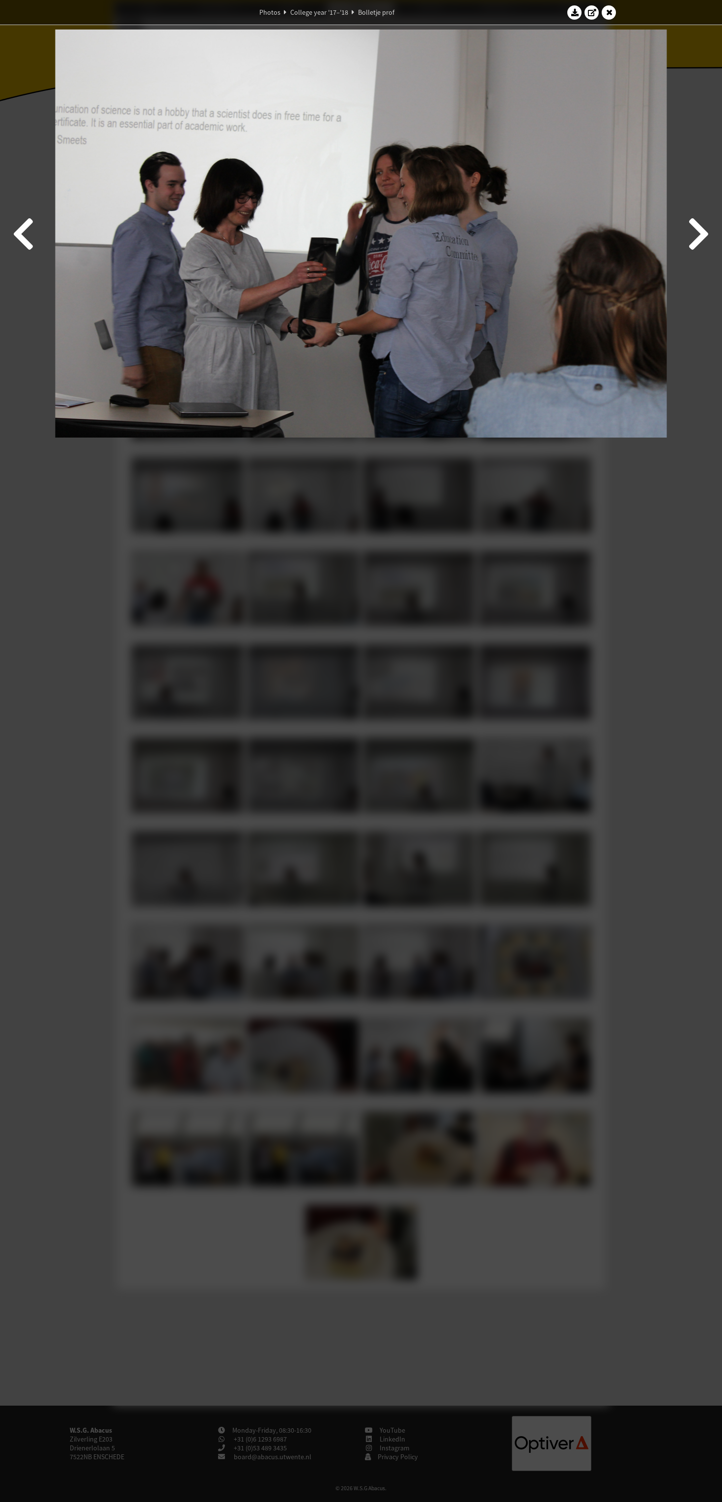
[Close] (609, 12)
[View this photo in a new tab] (591, 12)
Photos (269, 12)
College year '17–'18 (319, 12)
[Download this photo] (574, 12)
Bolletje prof (376, 12)
